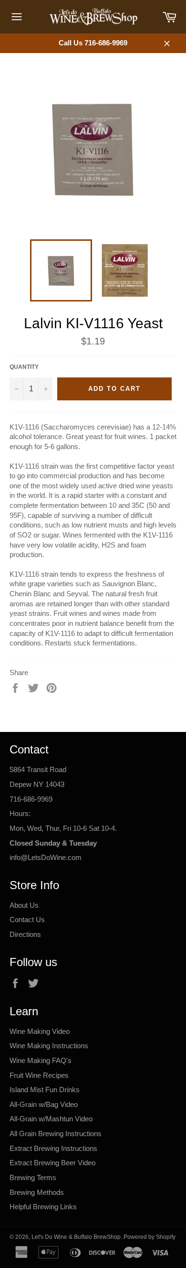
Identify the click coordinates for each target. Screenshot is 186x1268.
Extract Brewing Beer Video (52, 1163)
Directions (25, 934)
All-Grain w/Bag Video (44, 1104)
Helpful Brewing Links (43, 1207)
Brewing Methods (37, 1192)
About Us (24, 905)
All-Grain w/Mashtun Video (51, 1119)
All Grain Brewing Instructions (56, 1133)
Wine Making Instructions (49, 1046)
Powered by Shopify (150, 1237)
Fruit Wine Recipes (39, 1075)
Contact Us (27, 919)
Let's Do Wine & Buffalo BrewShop (76, 1237)
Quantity (24, 367)
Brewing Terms (33, 1177)
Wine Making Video (40, 1031)
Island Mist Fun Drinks (45, 1089)
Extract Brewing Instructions (53, 1148)
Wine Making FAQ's (41, 1060)
